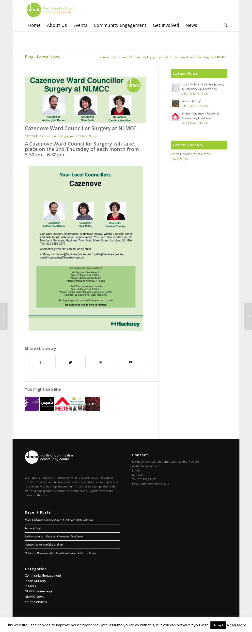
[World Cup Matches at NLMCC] (4, 316)
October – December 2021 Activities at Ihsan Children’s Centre (60, 553)
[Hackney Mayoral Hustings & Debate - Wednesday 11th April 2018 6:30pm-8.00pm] (77, 404)
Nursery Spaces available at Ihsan (44, 544)
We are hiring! (33, 528)
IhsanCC (31, 586)
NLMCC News (87, 136)
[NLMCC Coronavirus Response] (92, 404)
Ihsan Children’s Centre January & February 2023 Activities (59, 519)
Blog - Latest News (42, 57)
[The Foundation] (47, 404)
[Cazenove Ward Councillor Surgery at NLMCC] (85, 100)
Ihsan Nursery (35, 581)
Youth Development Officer (191, 154)
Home (123, 57)
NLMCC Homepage (38, 591)
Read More (236, 624)
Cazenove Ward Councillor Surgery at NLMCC (80, 128)
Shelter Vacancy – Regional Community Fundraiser (54, 536)
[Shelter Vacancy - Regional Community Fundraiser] (62, 404)
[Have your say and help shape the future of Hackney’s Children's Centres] (32, 404)
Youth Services (36, 602)
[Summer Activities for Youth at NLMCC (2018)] (248, 316)
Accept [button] (218, 625)
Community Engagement (147, 57)
